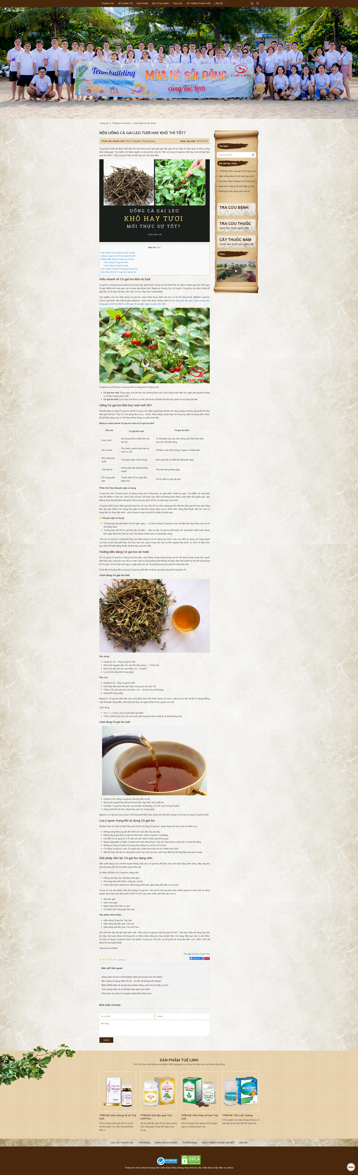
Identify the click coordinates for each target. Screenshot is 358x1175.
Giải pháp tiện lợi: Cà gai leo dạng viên (118, 272)
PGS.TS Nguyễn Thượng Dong (140, 141)
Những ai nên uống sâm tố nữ (234, 191)
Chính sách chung (166, 1142)
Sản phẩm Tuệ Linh (179, 1060)
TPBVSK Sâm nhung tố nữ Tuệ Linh (237, 171)
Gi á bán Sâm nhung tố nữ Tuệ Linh (237, 181)
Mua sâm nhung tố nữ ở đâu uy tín (236, 186)
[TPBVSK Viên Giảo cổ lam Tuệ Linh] (199, 1092)
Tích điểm (144, 1142)
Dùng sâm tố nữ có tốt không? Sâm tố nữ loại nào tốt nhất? (132, 977)
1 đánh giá (119, 960)
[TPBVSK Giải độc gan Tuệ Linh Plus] (158, 1092)
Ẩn (158, 247)
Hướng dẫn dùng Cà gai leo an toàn (117, 259)
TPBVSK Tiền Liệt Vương (237, 1115)
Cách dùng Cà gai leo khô (116, 262)
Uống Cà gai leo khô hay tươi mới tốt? (118, 256)
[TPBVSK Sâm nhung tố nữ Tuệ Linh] (117, 1092)
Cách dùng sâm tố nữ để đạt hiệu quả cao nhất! (126, 989)
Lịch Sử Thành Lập (122, 1142)
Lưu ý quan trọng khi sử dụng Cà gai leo (119, 268)
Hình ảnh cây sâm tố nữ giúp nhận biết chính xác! (126, 993)
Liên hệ (243, 1142)
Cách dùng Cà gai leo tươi (116, 265)
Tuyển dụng (189, 1142)
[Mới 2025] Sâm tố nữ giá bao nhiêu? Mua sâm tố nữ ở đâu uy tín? (135, 985)
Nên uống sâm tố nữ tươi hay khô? (237, 176)
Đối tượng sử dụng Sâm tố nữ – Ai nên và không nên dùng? (131, 981)
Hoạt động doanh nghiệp (218, 1142)
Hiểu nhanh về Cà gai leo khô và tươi (118, 252)
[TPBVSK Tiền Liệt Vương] (240, 1092)
